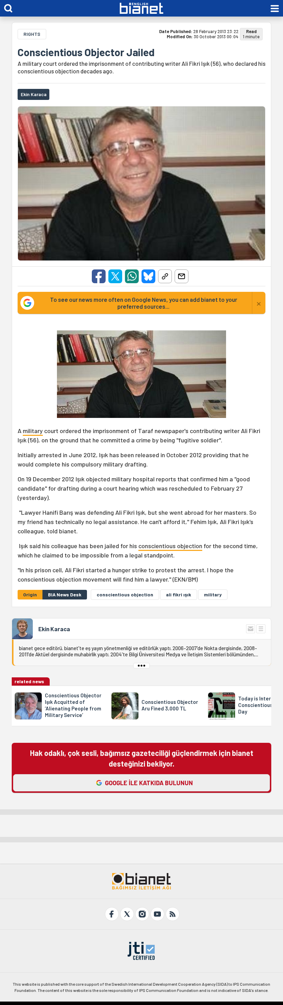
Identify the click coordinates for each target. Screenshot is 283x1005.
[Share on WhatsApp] (132, 276)
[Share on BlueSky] (148, 276)
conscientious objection (170, 546)
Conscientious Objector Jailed (86, 52)
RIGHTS (31, 34)
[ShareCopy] (165, 276)
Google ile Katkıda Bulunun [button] (149, 783)
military (33, 430)
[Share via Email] (181, 276)
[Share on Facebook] (99, 276)
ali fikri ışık (178, 594)
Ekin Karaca (54, 628)
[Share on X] (115, 276)
